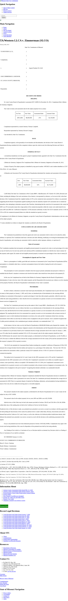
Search (3, 17)
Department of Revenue (9, 548)
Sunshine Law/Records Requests (12, 541)
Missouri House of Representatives (12, 551)
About (5, 29)
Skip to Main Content (9, 7)
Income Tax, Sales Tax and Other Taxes (13, 497)
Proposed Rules (4, 506)
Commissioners (7, 538)
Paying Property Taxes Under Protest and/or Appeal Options (19, 493)
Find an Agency (7, 10)
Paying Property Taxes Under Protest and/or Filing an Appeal (16, 503)
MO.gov (5, 9)
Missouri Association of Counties (12, 549)
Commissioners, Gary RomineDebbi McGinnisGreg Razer (4, 584)
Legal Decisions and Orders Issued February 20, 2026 (17, 525)
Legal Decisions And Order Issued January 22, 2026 (17, 528)
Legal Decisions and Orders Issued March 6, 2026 (16, 523)
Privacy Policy (7, 593)
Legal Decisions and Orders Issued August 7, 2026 (16, 514)
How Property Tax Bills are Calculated (13, 496)
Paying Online (7, 494)
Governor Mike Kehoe (3, 574)
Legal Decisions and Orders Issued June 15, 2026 (16, 517)
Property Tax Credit (8, 499)
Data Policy (6, 597)
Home (5, 27)
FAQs (4, 33)
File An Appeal (7, 30)
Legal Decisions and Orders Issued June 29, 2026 (16, 516)
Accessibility (6, 594)
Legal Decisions (7, 35)
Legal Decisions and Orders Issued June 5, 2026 (16, 519)
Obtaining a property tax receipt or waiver (14, 500)
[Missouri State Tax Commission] (9, 0)
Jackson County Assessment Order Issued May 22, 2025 (18, 490)
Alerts (4, 599)
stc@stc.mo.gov (11, 571)
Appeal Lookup (7, 32)
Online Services (7, 12)
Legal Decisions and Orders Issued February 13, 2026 (17, 526)
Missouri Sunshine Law (9, 555)
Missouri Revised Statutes (10, 554)
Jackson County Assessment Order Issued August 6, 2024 (18, 491)
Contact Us (6, 596)
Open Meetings (7, 36)
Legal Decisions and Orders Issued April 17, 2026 (16, 520)
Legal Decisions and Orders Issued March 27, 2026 (16, 522)
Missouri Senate (7, 552)
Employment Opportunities (10, 539)
